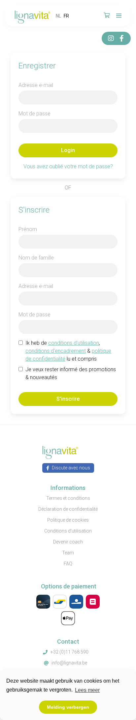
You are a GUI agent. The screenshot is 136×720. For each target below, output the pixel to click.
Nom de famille (36, 258)
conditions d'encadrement (55, 351)
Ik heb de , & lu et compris (68, 351)
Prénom (27, 229)
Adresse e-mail (35, 85)
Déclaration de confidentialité (68, 509)
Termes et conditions (68, 498)
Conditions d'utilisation (68, 531)
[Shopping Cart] (107, 16)
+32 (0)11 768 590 (69, 652)
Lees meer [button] (87, 690)
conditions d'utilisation (73, 343)
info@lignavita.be (69, 662)
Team (68, 552)
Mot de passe (34, 113)
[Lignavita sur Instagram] (111, 38)
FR (66, 16)
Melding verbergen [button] (68, 707)
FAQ (68, 563)
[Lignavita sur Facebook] (121, 38)
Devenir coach (68, 541)
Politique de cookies (68, 520)
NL (58, 16)
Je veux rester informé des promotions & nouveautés (70, 373)
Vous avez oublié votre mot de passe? (68, 166)
